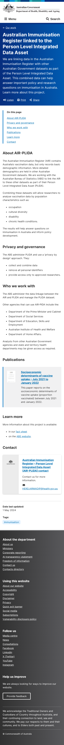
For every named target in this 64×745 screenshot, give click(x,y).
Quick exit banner (12, 606)
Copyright (8, 594)
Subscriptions (10, 614)
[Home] (32, 8)
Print (23, 99)
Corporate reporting (14, 552)
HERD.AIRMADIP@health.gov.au (40, 488)
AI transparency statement (17, 556)
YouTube (7, 660)
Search (55, 19)
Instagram (8, 664)
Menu (12, 19)
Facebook (8, 648)
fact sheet (21, 431)
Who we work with (17, 127)
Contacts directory (13, 569)
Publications (14, 132)
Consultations (10, 644)
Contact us (9, 565)
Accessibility (10, 590)
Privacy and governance (20, 122)
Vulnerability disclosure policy (19, 619)
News (6, 639)
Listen (10, 99)
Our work (11, 27)
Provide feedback (17, 696)
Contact (11, 141)
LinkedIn (7, 652)
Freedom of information (16, 560)
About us (8, 544)
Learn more (13, 137)
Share (36, 99)
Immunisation (11, 522)
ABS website (24, 436)
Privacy (7, 602)
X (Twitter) (9, 656)
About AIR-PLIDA (16, 118)
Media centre (10, 635)
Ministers (8, 548)
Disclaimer (8, 598)
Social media (10, 610)
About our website (13, 585)
